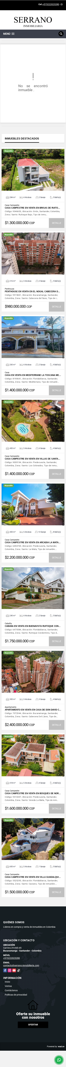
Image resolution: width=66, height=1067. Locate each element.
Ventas (8, 986)
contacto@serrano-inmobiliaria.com (21, 965)
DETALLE (56, 223)
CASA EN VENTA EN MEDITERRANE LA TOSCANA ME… (33, 375)
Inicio (7, 981)
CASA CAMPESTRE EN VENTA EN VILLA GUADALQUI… (33, 877)
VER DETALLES (33, 170)
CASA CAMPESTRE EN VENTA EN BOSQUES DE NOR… (33, 793)
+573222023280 (50, 4)
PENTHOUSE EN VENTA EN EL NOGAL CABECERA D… (32, 291)
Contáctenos (11, 990)
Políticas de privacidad (16, 994)
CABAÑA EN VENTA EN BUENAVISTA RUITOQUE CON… (33, 626)
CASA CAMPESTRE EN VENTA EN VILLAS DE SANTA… (32, 459)
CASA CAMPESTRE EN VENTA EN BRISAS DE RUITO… (32, 208)
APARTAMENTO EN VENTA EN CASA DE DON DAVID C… (33, 710)
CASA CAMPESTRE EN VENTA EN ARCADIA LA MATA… (33, 542)
